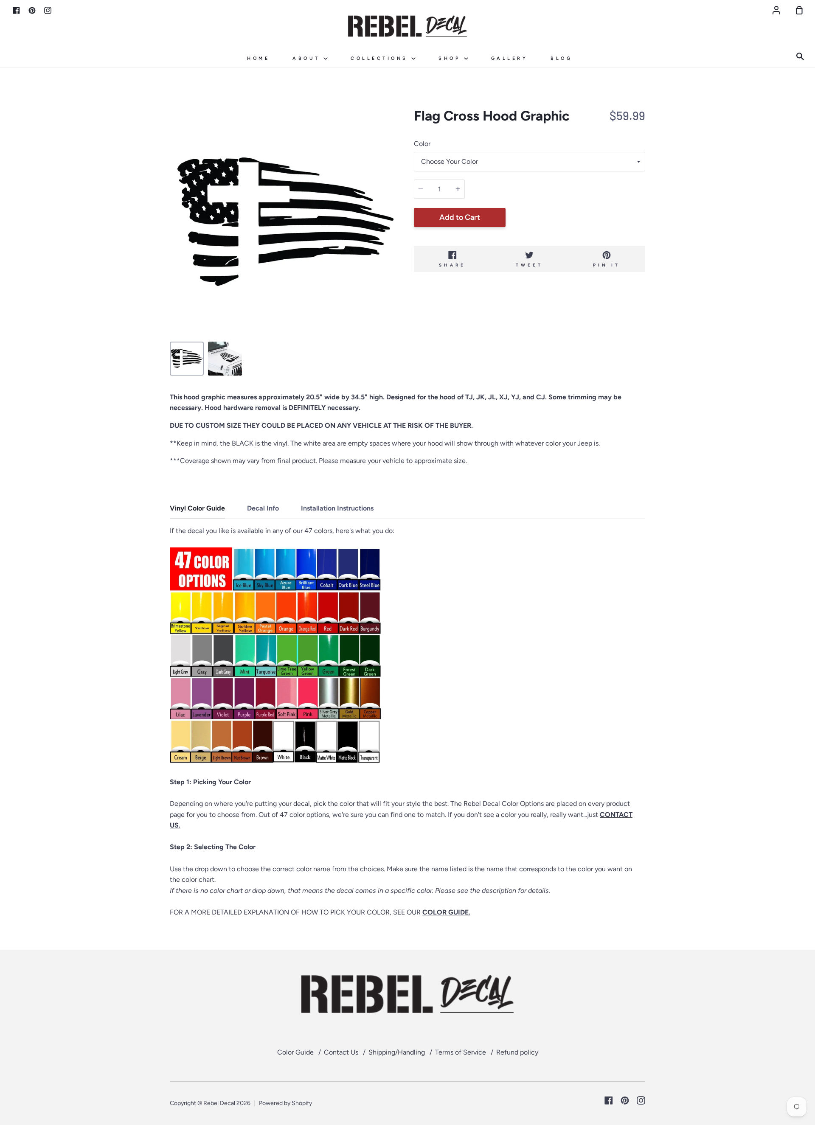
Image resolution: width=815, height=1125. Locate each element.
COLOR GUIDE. (446, 912)
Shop (451, 58)
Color (422, 144)
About (307, 58)
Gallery (509, 58)
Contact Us (341, 1052)
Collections (381, 58)
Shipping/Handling (396, 1052)
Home (258, 58)
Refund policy (517, 1052)
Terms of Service (460, 1052)
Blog (561, 58)
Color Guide (295, 1052)
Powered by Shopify (285, 1103)
